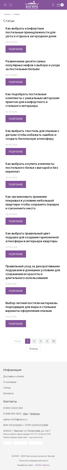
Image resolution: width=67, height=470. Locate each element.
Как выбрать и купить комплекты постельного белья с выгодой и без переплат (32, 167)
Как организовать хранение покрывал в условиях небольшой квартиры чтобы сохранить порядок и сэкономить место (32, 202)
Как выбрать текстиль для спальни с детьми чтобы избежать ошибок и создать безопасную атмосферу (32, 134)
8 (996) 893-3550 (12, 413)
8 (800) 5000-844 (13, 408)
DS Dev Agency (42, 465)
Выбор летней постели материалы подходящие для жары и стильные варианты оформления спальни (31, 306)
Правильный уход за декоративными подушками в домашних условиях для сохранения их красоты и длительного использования (33, 272)
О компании (9, 382)
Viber (25, 414)
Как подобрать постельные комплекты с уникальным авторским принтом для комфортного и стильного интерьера (32, 100)
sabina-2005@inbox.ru (15, 419)
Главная (7, 14)
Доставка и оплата (13, 376)
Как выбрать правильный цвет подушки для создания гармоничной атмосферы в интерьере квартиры (32, 237)
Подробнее (16, 49)
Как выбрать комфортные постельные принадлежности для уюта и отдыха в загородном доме (31, 32)
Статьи (7, 387)
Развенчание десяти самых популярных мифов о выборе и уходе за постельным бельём (33, 65)
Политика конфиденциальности (33, 460)
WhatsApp (35, 414)
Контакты (8, 393)
